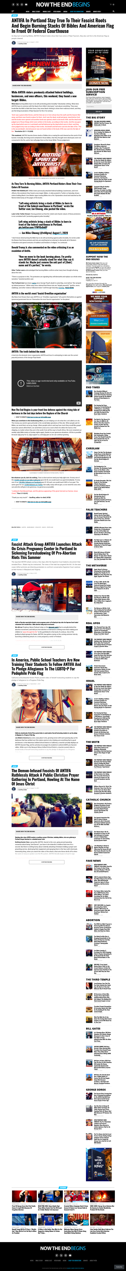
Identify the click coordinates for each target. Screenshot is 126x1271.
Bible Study (36, 11)
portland (50, 527)
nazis (44, 527)
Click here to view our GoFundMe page (39, 417)
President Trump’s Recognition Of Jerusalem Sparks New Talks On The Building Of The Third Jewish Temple (102, 1009)
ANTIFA (24, 527)
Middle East (47, 11)
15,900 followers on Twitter (33, 485)
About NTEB (97, 11)
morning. (61, 288)
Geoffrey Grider (22, 43)
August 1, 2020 (60, 233)
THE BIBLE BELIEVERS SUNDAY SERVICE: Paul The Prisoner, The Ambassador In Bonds (103, 123)
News (27, 11)
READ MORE (69, 288)
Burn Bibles (31, 527)
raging (34, 283)
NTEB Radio (57, 11)
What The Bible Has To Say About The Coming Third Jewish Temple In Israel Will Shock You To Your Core (103, 1019)
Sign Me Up (99, 111)
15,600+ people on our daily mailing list (27, 480)
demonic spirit (54, 627)
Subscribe (119, 1267)
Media (65, 11)
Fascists (38, 527)
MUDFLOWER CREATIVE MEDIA (75, 1268)
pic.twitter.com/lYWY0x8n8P (33, 227)
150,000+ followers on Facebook (30, 482)
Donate (88, 11)
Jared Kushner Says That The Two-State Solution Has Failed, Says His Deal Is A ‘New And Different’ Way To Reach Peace (102, 986)
